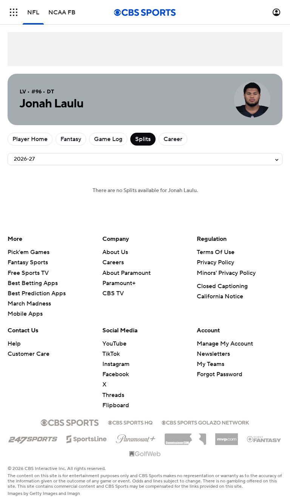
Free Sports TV (28, 273)
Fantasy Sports (28, 262)
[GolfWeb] (145, 454)
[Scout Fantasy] (264, 438)
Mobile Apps (25, 314)
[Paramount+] (136, 437)
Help (14, 343)
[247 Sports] (32, 438)
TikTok (111, 354)
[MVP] (226, 436)
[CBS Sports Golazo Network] (205, 422)
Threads (113, 395)
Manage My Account (225, 343)
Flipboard (115, 405)
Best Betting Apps (33, 283)
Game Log (108, 139)
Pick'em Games (28, 252)
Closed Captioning (222, 286)
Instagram (116, 364)
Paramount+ (119, 283)
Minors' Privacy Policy (226, 273)
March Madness (29, 303)
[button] (14, 12)
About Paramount (126, 273)
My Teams (210, 364)
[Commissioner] (185, 436)
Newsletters (213, 354)
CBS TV (113, 293)
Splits (143, 139)
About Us (115, 252)
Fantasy (70, 139)
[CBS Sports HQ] (130, 422)
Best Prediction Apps (37, 293)
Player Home (30, 139)
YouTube (114, 343)
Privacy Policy (215, 262)
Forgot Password (219, 374)
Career (173, 139)
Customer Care (28, 354)
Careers (113, 262)
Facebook (115, 374)
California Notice (220, 296)
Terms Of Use (215, 252)
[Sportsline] (86, 438)
